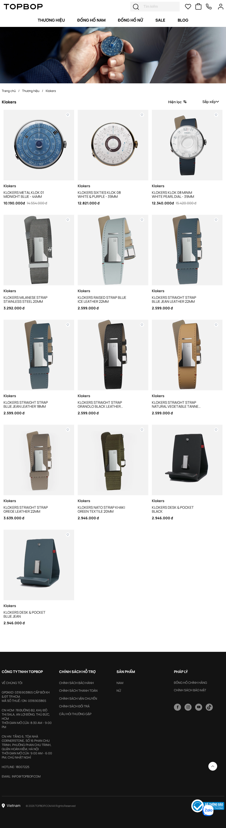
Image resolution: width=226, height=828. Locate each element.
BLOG (183, 20)
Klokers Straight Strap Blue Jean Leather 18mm (26, 404)
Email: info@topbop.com (21, 776)
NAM (120, 683)
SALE (160, 20)
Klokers (51, 91)
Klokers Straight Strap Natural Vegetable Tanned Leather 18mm (176, 404)
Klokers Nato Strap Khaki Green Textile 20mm (101, 509)
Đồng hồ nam (91, 20)
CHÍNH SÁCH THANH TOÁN (78, 690)
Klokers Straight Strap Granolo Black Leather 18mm (100, 404)
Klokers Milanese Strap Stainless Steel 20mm (25, 299)
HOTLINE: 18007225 (15, 767)
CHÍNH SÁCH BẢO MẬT (190, 690)
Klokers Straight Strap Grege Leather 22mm (26, 509)
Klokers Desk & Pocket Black (173, 509)
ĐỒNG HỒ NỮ (130, 20)
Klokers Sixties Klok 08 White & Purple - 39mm (99, 194)
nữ (119, 690)
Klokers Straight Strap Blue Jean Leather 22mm (174, 299)
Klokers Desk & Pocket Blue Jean (24, 614)
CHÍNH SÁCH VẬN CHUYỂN (78, 698)
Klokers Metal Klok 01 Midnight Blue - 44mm (24, 194)
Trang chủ (9, 91)
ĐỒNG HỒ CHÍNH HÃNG (190, 682)
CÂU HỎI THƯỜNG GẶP (75, 714)
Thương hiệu (51, 20)
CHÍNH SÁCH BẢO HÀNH (76, 683)
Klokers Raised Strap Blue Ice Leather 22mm (102, 299)
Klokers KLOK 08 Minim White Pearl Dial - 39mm (173, 194)
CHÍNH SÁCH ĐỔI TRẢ (74, 706)
